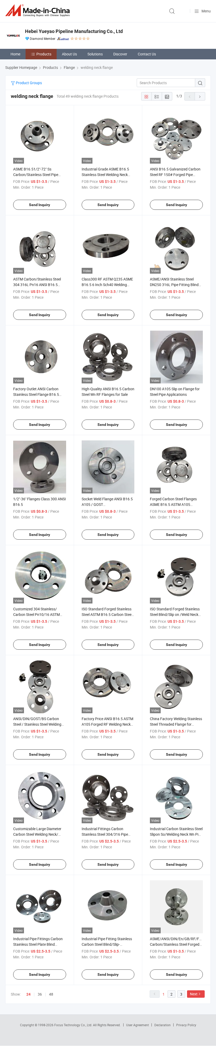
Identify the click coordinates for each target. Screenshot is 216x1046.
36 (40, 994)
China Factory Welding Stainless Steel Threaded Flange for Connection (176, 724)
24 (28, 994)
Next (194, 993)
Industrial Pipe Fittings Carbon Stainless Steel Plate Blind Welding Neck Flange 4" (38, 944)
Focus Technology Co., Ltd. (73, 1025)
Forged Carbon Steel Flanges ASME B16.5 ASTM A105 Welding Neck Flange (173, 504)
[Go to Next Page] (200, 96)
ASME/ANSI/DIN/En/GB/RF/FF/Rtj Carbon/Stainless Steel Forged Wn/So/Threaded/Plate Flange (178, 944)
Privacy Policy (186, 1025)
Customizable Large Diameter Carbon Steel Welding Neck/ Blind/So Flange (37, 834)
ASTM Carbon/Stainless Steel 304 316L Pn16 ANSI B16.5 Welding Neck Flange (37, 285)
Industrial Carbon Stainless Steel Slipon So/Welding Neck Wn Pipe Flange (176, 834)
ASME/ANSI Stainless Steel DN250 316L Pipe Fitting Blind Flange (174, 285)
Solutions (95, 53)
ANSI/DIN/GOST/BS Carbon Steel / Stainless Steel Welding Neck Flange (37, 724)
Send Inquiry (39, 205)
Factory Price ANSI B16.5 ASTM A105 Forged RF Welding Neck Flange (107, 724)
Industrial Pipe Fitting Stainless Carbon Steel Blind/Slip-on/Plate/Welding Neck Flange (107, 944)
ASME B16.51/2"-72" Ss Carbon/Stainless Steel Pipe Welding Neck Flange (35, 175)
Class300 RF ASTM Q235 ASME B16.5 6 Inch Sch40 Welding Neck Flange (107, 285)
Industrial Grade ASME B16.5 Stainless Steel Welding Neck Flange (105, 175)
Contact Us (147, 53)
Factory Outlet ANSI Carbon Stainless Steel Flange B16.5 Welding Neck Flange (36, 394)
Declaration (162, 1025)
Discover (120, 53)
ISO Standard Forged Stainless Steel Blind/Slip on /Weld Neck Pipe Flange (175, 614)
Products (43, 53)
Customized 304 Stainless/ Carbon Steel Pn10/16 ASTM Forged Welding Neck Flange (36, 614)
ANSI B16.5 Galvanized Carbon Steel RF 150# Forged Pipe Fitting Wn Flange (175, 175)
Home (15, 53)
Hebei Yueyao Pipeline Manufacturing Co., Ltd (74, 31)
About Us (69, 53)
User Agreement (137, 1025)
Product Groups (28, 82)
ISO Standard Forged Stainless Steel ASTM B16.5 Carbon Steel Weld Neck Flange (107, 614)
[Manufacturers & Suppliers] (38, 10)
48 (51, 994)
